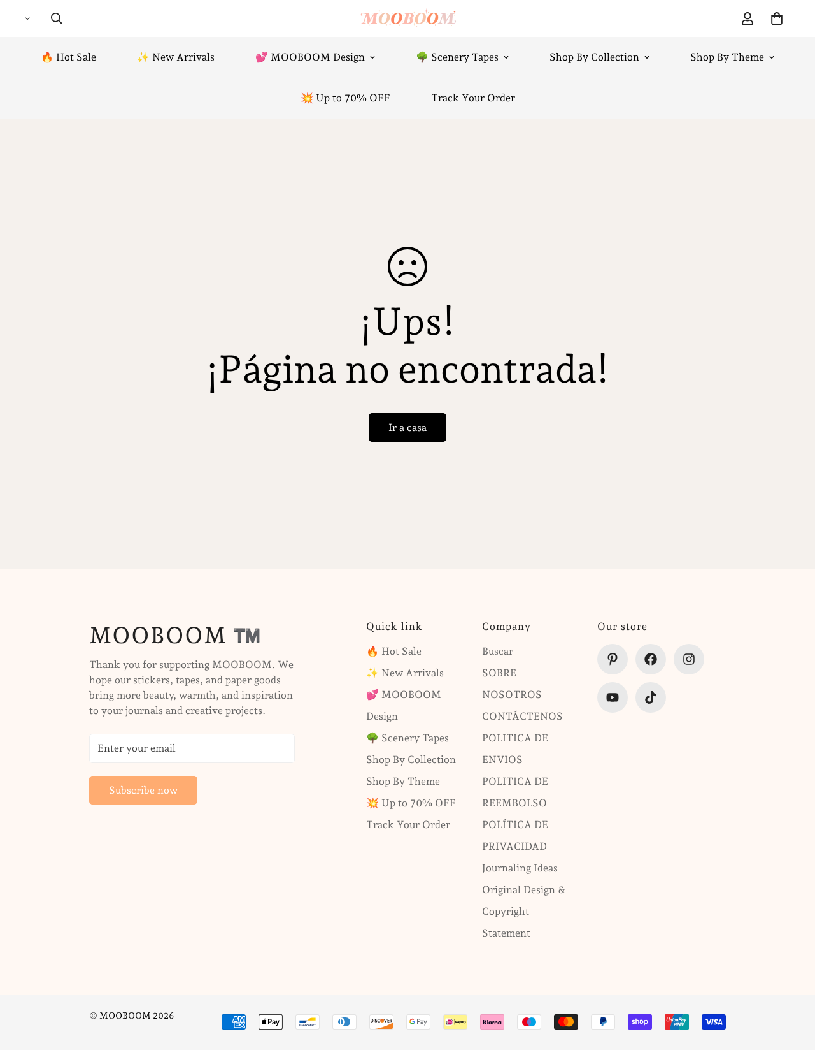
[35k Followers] (689, 659)
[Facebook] (650, 659)
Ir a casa (407, 427)
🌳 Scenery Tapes (457, 57)
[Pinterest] (612, 659)
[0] (776, 18)
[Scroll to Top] (790, 980)
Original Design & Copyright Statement (524, 911)
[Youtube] (612, 697)
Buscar (497, 651)
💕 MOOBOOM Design (310, 57)
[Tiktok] (650, 697)
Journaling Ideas (520, 868)
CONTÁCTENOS (522, 716)
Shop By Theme (727, 57)
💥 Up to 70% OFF (345, 98)
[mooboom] (407, 18)
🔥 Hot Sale (68, 57)
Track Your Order (473, 98)
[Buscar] (56, 18)
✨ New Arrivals (176, 57)
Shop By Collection (594, 57)
